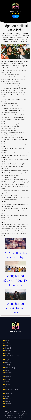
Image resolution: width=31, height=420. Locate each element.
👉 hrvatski (7, 399)
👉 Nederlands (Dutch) (11, 356)
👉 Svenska (7, 404)
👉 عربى (6, 360)
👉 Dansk (6, 401)
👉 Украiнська (8, 384)
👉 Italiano (7, 343)
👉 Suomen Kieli (8, 362)
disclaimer (13, 414)
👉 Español (7, 379)
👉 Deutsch (7, 348)
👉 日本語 (6, 365)
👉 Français (7, 345)
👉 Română (7, 387)
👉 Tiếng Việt (7, 393)
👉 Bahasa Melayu (9, 368)
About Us (5, 414)
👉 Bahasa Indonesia (10, 389)
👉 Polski (6, 370)
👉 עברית (6, 396)
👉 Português (8, 350)
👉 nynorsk (7, 353)
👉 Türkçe (6, 382)
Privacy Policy (22, 414)
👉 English (6, 340)
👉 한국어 (6, 406)
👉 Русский (7, 377)
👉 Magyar (7, 373)
